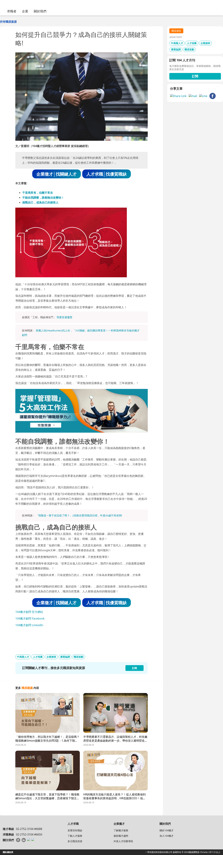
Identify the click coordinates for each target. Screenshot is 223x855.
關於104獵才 (167, 830)
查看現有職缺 (75, 830)
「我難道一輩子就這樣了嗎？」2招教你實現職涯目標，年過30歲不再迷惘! (79, 515)
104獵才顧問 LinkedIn (29, 625)
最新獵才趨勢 (121, 835)
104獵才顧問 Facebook (30, 618)
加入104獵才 (167, 835)
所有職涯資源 (8, 22)
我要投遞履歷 (64, 317)
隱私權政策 (8, 852)
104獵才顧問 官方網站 (29, 612)
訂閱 (195, 76)
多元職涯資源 (75, 841)
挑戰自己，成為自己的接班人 (40, 202)
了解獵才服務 (121, 830)
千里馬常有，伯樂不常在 (37, 193)
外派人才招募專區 (123, 841)
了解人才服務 (75, 835)
